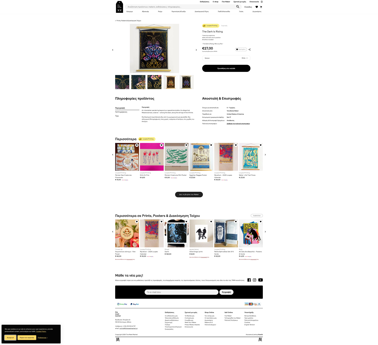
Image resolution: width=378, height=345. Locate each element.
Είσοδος (248, 7)
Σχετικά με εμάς (240, 2)
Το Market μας (189, 316)
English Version (249, 325)
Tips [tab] (117, 116)
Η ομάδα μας (189, 320)
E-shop (215, 2)
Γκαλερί (167, 325)
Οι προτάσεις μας (211, 318)
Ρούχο (160, 12)
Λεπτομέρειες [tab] (121, 112)
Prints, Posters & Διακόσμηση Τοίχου (128, 21)
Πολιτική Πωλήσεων (231, 320)
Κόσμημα (129, 12)
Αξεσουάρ (145, 12)
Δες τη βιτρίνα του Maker (189, 194)
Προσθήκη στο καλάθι (226, 68)
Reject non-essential (27, 337)
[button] (112, 154)
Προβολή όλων (256, 215)
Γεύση (241, 12)
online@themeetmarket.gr (129, 328)
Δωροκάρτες (257, 12)
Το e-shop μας (209, 316)
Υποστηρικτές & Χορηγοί (173, 327)
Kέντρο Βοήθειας (250, 316)
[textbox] (226, 57)
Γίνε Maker (226, 2)
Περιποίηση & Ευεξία (179, 12)
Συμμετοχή (168, 322)
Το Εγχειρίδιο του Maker (233, 318)
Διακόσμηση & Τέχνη (202, 12)
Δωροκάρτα (209, 320)
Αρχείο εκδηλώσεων (172, 320)
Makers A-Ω (209, 322)
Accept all (10, 337)
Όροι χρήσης (248, 318)
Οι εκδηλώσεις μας (171, 316)
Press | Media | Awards (192, 325)
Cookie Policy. (41, 331)
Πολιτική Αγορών (210, 325)
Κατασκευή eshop (252, 335)
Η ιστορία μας (189, 318)
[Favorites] (137, 145)
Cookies (247, 322)
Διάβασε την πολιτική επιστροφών (238, 124)
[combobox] (226, 58)
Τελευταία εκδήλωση (172, 318)
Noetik (260, 335)
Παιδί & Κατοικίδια (224, 12)
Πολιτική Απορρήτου (251, 320)
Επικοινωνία (254, 2)
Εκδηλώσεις (204, 2)
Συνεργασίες (169, 329)
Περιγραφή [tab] (120, 108)
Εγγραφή (226, 292)
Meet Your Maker (190, 322)
